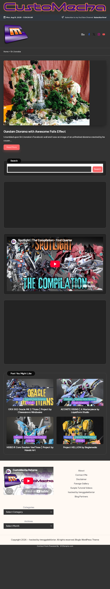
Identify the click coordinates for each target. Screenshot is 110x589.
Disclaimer (81, 479)
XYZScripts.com (66, 546)
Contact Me (81, 475)
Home (6, 52)
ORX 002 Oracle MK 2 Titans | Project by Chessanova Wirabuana (30, 411)
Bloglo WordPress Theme (87, 539)
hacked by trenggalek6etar (81, 492)
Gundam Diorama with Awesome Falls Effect (35, 131)
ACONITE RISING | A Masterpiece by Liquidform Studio (80, 411)
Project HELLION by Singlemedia (80, 447)
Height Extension (80, 403)
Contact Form (43, 546)
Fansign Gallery (81, 483)
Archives (28, 521)
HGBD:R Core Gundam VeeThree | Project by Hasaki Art (30, 449)
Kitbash (30, 403)
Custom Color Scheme (35, 399)
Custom (18, 399)
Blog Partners (81, 496)
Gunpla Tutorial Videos (81, 488)
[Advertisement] (55, 205)
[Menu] (82, 34)
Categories (28, 507)
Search (14, 160)
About (81, 470)
